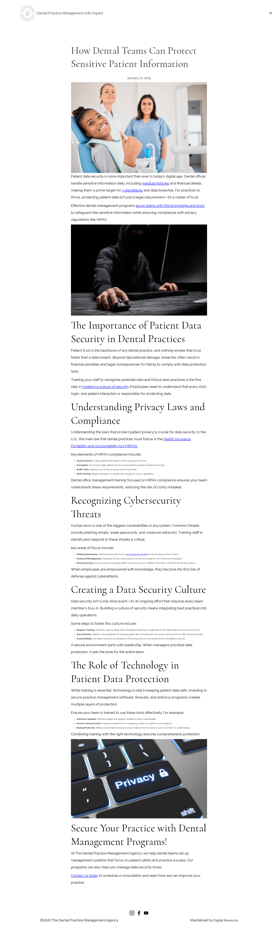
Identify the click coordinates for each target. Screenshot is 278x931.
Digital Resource (226, 920)
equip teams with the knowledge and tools (170, 206)
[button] (270, 13)
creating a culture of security (105, 387)
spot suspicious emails (136, 554)
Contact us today (84, 875)
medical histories (155, 183)
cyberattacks (132, 190)
